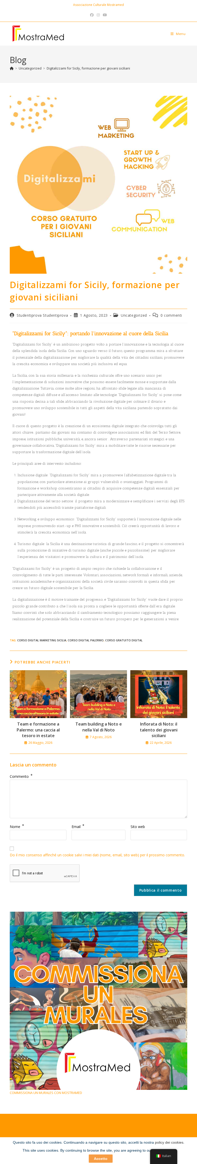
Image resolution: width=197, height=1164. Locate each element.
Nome (17, 826)
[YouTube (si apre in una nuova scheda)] (105, 15)
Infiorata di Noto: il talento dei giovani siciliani (159, 729)
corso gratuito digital (124, 640)
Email (78, 826)
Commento (21, 776)
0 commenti (171, 315)
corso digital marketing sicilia (41, 640)
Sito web (138, 826)
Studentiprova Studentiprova (42, 315)
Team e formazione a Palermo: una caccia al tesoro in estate (38, 729)
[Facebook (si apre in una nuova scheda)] (91, 15)
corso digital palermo (86, 640)
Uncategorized (134, 315)
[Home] (12, 68)
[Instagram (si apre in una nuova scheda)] (98, 15)
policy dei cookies (169, 1142)
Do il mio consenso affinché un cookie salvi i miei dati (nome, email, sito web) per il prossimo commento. (97, 854)
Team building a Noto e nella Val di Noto (98, 726)
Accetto (100, 1159)
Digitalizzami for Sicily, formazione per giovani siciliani (88, 68)
